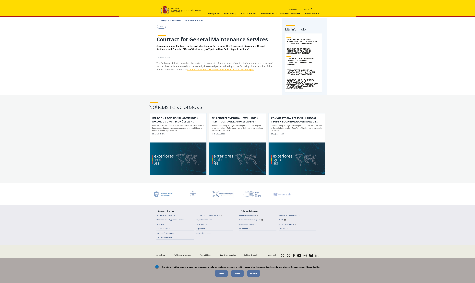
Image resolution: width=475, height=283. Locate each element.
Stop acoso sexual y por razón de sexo (170, 220)
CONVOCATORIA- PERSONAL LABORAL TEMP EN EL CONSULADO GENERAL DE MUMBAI (300, 61)
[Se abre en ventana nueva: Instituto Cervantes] (193, 194)
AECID (281, 220)
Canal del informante (203, 233)
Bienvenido (176, 20)
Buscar (307, 9)
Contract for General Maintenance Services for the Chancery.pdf (220, 69)
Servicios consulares (290, 13)
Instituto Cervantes (246, 224)
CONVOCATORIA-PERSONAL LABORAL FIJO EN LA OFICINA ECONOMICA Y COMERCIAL (300, 72)
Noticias (200, 20)
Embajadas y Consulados (165, 215)
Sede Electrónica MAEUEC (288, 215)
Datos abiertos (201, 224)
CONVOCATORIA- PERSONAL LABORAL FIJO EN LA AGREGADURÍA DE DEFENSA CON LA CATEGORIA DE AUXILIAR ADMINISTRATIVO (302, 84)
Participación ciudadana (165, 233)
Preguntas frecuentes (204, 220)
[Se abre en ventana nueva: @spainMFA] (288, 255)
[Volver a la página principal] (182, 9)
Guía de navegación (227, 255)
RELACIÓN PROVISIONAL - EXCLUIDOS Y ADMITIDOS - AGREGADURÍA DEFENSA (299, 51)
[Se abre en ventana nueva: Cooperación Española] (163, 194)
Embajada (213, 13)
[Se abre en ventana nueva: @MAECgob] (282, 255)
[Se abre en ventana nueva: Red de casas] (252, 194)
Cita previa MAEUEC (163, 229)
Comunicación (267, 13)
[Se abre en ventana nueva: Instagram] (305, 255)
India (161, 27)
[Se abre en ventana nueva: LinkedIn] (317, 255)
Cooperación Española (247, 215)
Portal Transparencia (287, 224)
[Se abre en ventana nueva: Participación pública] (223, 194)
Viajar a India (247, 13)
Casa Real (282, 229)
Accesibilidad (205, 255)
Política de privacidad (182, 255)
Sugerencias (200, 229)
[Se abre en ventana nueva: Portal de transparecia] (282, 194)
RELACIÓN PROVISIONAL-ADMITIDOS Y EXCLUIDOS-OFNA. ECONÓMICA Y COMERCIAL (302, 41)
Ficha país (229, 13)
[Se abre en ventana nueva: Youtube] (299, 255)
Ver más (221, 273)
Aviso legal (160, 255)
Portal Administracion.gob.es (250, 220)
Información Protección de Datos (208, 215)
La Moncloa (243, 229)
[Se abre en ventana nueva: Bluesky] (311, 255)
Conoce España (311, 13)
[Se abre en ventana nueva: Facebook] (294, 255)
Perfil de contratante (164, 237)
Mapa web (272, 255)
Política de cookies (251, 255)
